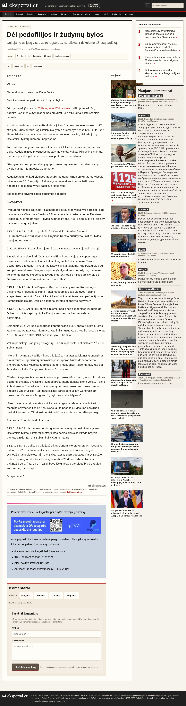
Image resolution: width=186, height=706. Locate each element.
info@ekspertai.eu (73, 492)
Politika (30, 14)
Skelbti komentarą (25, 667)
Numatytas (18, 66)
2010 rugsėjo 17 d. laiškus (53, 108)
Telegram (37, 56)
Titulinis (8, 14)
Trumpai (19, 14)
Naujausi (25, 595)
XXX (106, 14)
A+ (28, 66)
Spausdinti (37, 66)
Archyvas (129, 14)
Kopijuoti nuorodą (62, 56)
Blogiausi (71, 595)
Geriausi (56, 595)
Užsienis (65, 14)
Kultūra (54, 14)
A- (9, 66)
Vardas (15, 628)
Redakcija (116, 14)
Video (97, 14)
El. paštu (47, 56)
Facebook (25, 56)
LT (147, 6)
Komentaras (18, 641)
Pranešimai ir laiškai (81, 14)
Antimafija (42, 14)
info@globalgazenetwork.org (101, 698)
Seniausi (41, 595)
